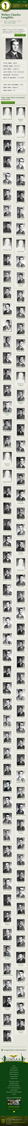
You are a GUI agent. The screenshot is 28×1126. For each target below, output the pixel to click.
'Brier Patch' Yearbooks (14, 1086)
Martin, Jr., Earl (21, 684)
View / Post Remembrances (14, 1088)
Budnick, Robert (7, 282)
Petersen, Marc (21, 799)
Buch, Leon (21, 268)
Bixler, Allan (7, 201)
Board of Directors (14, 1072)
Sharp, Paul (21, 882)
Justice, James (20, 536)
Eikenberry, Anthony (21, 384)
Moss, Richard (20, 766)
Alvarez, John (7, 135)
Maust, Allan (7, 694)
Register (25, 1)
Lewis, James (7, 661)
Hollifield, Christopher (20, 502)
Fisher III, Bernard (21, 420)
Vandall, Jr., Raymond (21, 964)
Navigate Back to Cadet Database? (14, 1050)
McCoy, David (7, 710)
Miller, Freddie (7, 727)
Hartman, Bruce (21, 485)
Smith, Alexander (7, 906)
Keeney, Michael (7, 563)
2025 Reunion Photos (14, 1081)
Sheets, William (7, 890)
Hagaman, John (21, 469)
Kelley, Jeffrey (20, 570)
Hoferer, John (7, 498)
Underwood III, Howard (7, 958)
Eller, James (7, 397)
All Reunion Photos (14, 1084)
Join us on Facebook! (14, 1098)
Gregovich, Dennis (7, 464)
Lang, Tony (21, 635)
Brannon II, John (20, 235)
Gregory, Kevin (21, 452)
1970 (19, 21)
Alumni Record (14, 1076)
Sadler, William (21, 849)
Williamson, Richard (7, 1008)
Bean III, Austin (21, 170)
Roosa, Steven (7, 841)
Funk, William (21, 436)
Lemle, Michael (21, 652)
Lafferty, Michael (7, 612)
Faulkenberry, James (7, 414)
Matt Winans (8, 1124)
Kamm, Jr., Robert (7, 547)
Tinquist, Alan (7, 941)
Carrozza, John (7, 299)
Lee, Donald (7, 645)
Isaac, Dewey (20, 519)
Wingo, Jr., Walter (7, 1026)
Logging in (5, 31)
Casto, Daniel (20, 302)
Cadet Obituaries (14, 1070)
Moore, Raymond (7, 759)
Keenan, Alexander (20, 553)
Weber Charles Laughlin (10, 23)
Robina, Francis (7, 825)
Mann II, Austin (7, 678)
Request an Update (20, 35)
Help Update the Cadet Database (14, 1092)
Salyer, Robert (7, 857)
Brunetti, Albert (7, 266)
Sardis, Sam (21, 866)
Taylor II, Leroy (21, 931)
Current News (14, 1068)
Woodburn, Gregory (21, 1031)
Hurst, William (7, 514)
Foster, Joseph (7, 431)
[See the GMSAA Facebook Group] (14, 1102)
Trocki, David (20, 947)
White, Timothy (20, 998)
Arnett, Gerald (21, 137)
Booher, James (20, 219)
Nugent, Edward (20, 782)
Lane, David (7, 629)
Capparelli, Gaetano (21, 285)
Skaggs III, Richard (21, 898)
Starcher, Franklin (21, 915)
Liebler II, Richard (21, 668)
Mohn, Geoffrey (7, 743)
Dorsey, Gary (7, 364)
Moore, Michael (21, 750)
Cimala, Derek (21, 318)
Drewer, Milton (21, 367)
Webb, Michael (7, 991)
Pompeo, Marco (7, 808)
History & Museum (14, 1074)
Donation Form (14, 1078)
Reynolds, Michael (21, 815)
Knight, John (20, 586)
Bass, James (7, 168)
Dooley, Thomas (7, 348)
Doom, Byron (20, 351)
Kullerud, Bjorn (21, 603)
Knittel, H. (7, 596)
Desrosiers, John (20, 335)
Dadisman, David (7, 331)
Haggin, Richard (7, 482)
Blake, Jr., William (21, 202)
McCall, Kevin (21, 701)
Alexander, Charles (21, 120)
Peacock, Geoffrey (7, 792)
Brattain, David (7, 250)
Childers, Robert (7, 315)
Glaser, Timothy (7, 447)
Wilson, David (21, 1014)
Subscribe (14, 1112)
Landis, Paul (21, 619)
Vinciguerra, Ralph (7, 975)
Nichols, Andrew (7, 776)
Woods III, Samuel (7, 1042)
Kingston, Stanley (7, 580)
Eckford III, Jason (7, 380)
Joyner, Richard (7, 531)
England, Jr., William (20, 402)
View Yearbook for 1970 (8, 102)
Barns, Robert (20, 153)
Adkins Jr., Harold (7, 119)
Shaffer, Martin (7, 874)
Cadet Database (12, 21)
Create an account (17, 33)
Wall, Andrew (20, 982)
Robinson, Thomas (21, 832)
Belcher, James (21, 186)
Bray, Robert (20, 251)
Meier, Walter (20, 717)
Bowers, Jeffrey (7, 233)
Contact (14, 1094)
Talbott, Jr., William (7, 923)
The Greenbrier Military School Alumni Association (14, 1120)
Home (5, 21)
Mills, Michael (20, 733)
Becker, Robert (7, 184)
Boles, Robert (7, 217)
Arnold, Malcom (7, 152)
